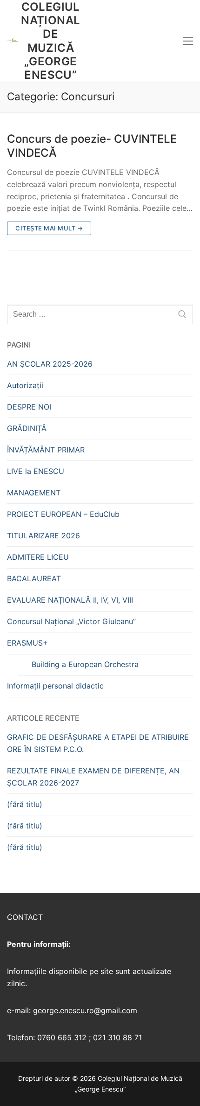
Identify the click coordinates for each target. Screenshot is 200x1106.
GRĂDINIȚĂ (27, 428)
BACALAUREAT (34, 578)
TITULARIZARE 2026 (43, 535)
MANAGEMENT (33, 492)
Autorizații (25, 385)
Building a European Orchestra (85, 664)
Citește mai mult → (49, 228)
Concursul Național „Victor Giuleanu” (71, 621)
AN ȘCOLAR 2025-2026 (50, 364)
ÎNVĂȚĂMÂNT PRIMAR (46, 449)
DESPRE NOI (29, 406)
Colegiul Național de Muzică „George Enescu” (50, 41)
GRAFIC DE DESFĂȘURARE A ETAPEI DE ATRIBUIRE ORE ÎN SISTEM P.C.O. (98, 743)
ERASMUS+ (27, 642)
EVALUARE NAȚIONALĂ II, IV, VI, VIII (70, 600)
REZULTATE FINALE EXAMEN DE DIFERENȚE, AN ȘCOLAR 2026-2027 (93, 776)
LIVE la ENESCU (35, 471)
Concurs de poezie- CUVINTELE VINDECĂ (92, 145)
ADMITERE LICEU (38, 557)
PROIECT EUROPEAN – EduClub (63, 514)
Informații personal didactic (55, 685)
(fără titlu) (24, 804)
